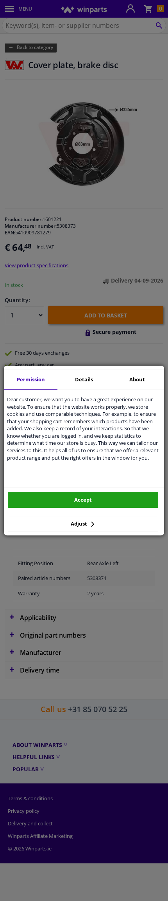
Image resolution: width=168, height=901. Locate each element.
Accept (83, 499)
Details (84, 379)
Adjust (79, 523)
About (137, 379)
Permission (31, 379)
